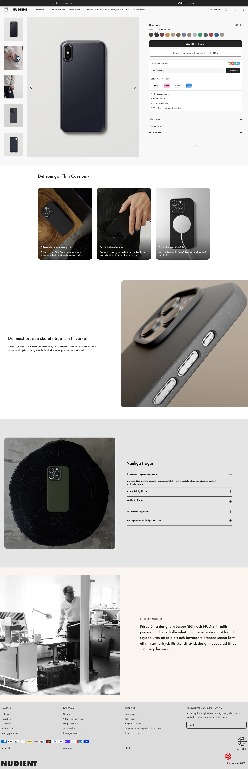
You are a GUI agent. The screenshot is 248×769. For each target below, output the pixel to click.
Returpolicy (130, 718)
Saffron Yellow (167, 35)
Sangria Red (162, 35)
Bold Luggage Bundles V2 (117, 9)
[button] (6, 9)
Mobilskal (40, 9)
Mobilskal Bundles (56, 9)
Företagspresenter (9, 733)
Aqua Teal (206, 35)
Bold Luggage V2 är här (62, 3)
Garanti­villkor (69, 728)
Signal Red (211, 35)
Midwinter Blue (156, 35)
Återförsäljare (7, 728)
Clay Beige (173, 35)
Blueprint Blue (216, 35)
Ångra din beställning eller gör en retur (143, 728)
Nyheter (5, 713)
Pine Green (151, 35)
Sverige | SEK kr (241, 749)
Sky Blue (184, 35)
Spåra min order (132, 733)
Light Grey (222, 35)
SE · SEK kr (215, 9)
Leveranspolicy (131, 713)
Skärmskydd (74, 9)
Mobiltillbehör (138, 9)
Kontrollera (233, 70)
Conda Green (200, 35)
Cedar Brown (178, 35)
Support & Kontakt (133, 723)
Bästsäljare (6, 718)
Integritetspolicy (70, 723)
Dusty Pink (189, 35)
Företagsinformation (72, 733)
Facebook (5, 748)
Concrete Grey (195, 35)
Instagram (67, 748)
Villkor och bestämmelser (74, 718)
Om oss (66, 713)
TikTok (127, 748)
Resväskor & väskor (92, 9)
